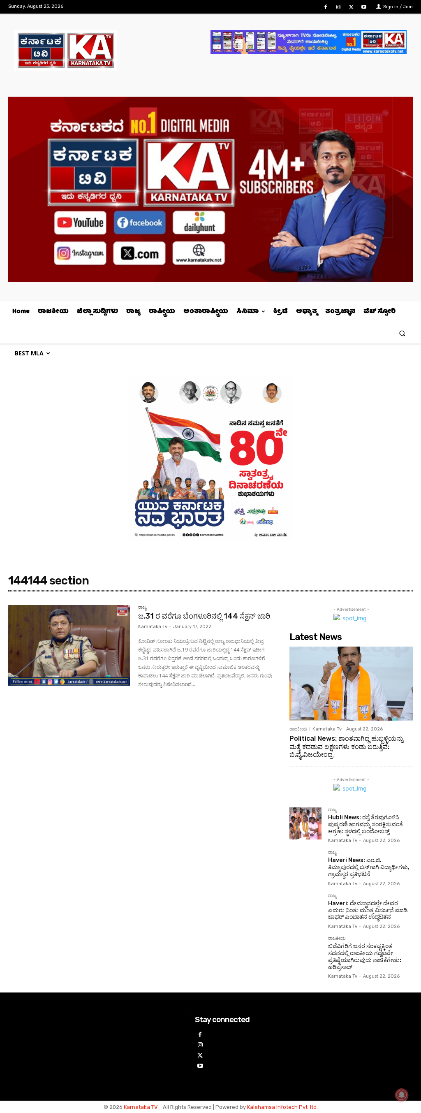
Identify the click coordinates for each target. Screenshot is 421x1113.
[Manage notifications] (401, 1094)
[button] (402, 332)
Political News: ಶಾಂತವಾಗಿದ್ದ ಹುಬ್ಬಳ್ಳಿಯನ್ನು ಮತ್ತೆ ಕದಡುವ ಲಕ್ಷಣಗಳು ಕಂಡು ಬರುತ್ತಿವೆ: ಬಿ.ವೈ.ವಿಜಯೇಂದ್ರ (346, 746)
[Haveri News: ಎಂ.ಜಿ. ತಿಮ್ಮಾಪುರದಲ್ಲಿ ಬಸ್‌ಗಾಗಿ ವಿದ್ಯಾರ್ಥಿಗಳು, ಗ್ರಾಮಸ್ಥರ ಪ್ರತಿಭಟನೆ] (305, 866)
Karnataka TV (141, 1107)
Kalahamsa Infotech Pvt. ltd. (282, 1107)
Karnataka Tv (152, 626)
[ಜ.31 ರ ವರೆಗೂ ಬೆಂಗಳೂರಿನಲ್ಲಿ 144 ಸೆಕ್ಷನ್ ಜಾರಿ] (69, 645)
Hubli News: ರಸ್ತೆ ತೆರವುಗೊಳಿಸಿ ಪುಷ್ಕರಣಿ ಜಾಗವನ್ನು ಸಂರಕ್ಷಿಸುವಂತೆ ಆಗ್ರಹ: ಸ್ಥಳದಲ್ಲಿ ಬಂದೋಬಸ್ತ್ (365, 824)
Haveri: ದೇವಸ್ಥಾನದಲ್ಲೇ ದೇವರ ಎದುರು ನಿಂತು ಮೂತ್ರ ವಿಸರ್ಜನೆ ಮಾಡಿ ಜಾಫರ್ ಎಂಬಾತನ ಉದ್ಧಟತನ (368, 910)
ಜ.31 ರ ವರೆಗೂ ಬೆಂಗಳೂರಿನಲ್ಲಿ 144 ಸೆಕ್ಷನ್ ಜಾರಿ (204, 616)
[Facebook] (325, 7)
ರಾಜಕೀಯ (298, 729)
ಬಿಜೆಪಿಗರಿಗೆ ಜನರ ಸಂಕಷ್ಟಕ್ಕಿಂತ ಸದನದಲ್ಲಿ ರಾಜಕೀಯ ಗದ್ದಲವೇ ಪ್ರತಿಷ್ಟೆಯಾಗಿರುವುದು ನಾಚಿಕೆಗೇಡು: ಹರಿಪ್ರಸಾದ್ (364, 956)
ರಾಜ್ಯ (142, 607)
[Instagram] (338, 7)
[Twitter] (351, 7)
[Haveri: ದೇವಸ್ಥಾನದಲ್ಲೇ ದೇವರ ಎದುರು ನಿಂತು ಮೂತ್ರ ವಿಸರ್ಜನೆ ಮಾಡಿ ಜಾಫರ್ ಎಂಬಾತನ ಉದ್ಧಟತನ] (305, 909)
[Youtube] (364, 7)
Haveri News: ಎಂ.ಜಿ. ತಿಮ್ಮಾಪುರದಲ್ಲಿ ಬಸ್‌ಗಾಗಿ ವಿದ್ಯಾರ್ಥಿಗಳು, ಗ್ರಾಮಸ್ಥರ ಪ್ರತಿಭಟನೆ (368, 867)
